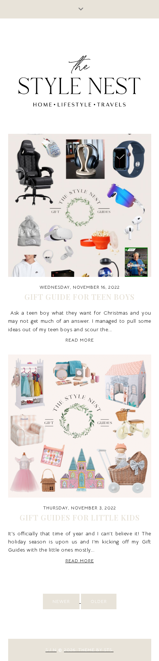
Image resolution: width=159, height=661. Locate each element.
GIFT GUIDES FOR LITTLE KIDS (80, 517)
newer (61, 601)
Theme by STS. (96, 649)
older (99, 601)
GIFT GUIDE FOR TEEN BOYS (79, 297)
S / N (51, 649)
